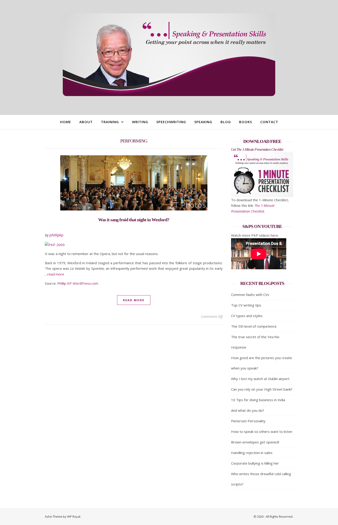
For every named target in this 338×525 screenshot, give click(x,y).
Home (65, 121)
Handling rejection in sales (251, 452)
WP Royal (73, 516)
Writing (140, 121)
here (274, 235)
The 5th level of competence (254, 326)
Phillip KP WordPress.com (77, 283)
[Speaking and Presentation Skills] (169, 54)
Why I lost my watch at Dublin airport (260, 378)
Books (245, 121)
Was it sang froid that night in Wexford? (133, 219)
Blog (226, 121)
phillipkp (56, 235)
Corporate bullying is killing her (255, 463)
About (86, 121)
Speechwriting (171, 121)
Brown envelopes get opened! (255, 442)
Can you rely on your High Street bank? (261, 389)
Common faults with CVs (250, 294)
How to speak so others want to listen (261, 431)
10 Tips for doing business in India (258, 399)
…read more (54, 274)
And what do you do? (247, 410)
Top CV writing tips (246, 305)
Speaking (203, 121)
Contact (269, 121)
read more (133, 300)
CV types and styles (247, 315)
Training (110, 121)
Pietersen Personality (248, 421)
